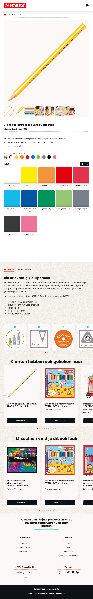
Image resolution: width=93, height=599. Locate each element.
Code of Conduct (25, 547)
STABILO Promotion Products (68, 555)
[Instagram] (59, 572)
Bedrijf (24, 543)
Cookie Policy (61, 593)
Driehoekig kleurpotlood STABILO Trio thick (21, 404)
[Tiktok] (68, 572)
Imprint (30, 593)
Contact (68, 547)
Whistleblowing (24, 551)
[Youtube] (73, 572)
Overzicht (24, 577)
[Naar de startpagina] (15, 5)
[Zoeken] (81, 5)
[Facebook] (64, 572)
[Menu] (87, 5)
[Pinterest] (77, 572)
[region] (46, 68)
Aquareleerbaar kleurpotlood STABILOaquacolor (17, 483)
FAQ (68, 543)
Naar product (22, 420)
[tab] (11, 269)
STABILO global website (24, 573)
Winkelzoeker (68, 551)
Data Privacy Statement (44, 593)
